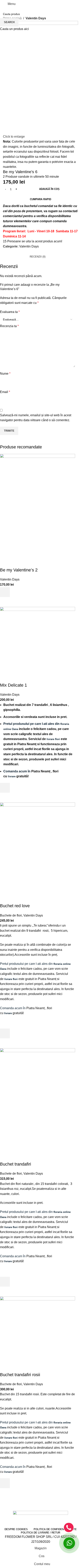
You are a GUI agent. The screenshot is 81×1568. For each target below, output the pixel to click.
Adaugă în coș (49, 189)
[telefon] (69, 1527)
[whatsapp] (69, 1543)
